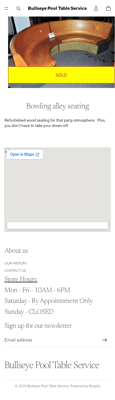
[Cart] (108, 8)
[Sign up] (105, 340)
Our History (15, 263)
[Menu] (6, 8)
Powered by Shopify (85, 386)
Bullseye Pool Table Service (48, 386)
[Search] (18, 8)
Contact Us (15, 270)
